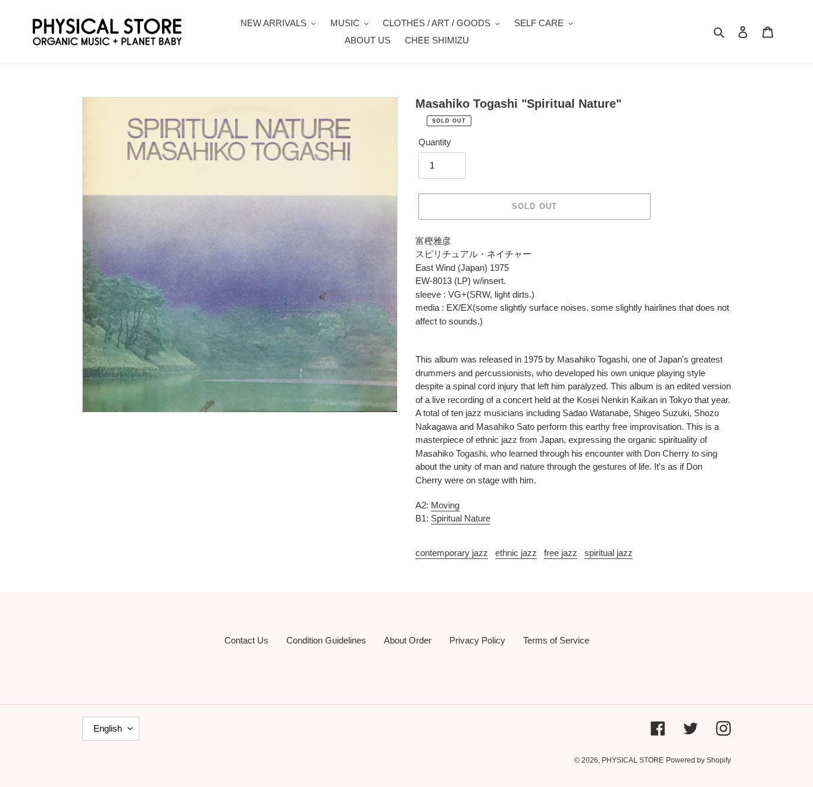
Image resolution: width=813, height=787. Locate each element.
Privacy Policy (477, 640)
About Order (407, 640)
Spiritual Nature (460, 518)
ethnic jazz (516, 553)
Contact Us (246, 640)
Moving (445, 505)
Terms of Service (556, 640)
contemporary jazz (451, 553)
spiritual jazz (608, 553)
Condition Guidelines (326, 640)
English (107, 728)
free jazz (560, 553)
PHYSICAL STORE (633, 760)
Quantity (434, 142)
